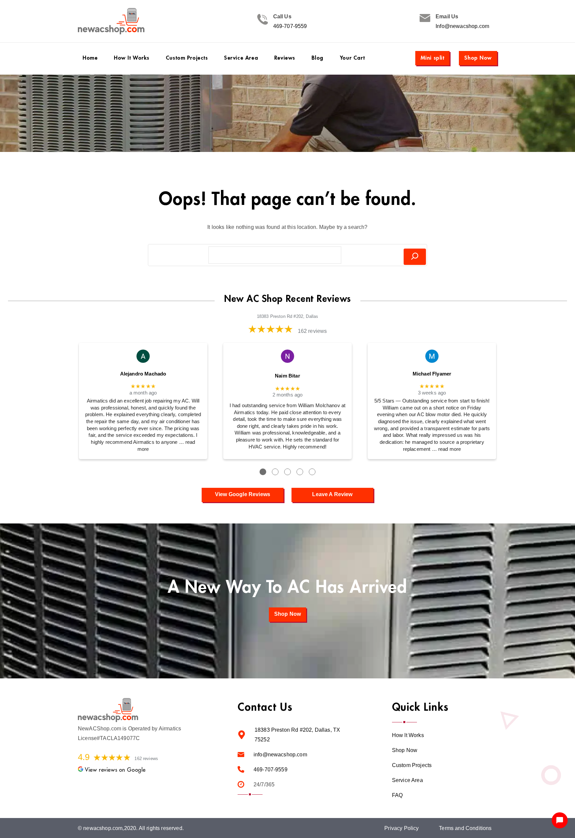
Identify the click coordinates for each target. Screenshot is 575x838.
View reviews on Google (115, 770)
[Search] (415, 257)
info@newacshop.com (280, 754)
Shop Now (478, 58)
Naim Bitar (287, 376)
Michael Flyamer (432, 374)
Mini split (433, 58)
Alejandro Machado (143, 374)
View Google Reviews (242, 494)
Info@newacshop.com (462, 26)
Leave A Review (332, 494)
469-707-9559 (290, 26)
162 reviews (312, 331)
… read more (446, 449)
